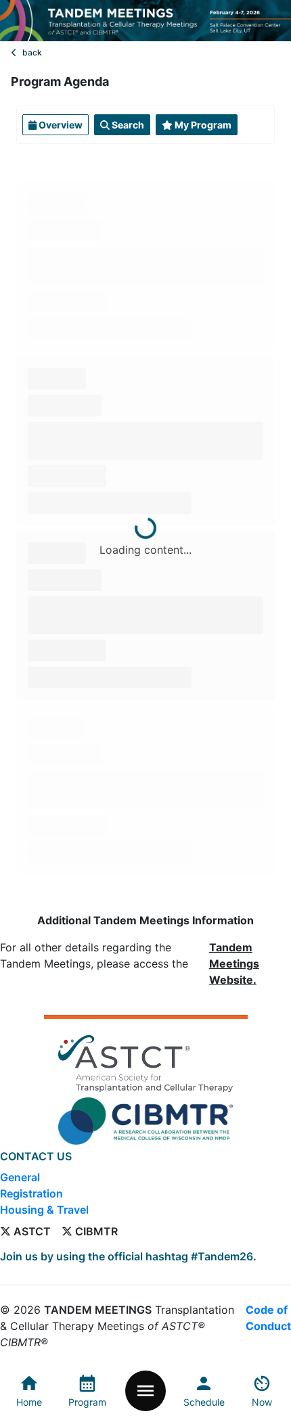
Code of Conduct (268, 1318)
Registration (31, 1193)
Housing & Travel (44, 1209)
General (20, 1177)
